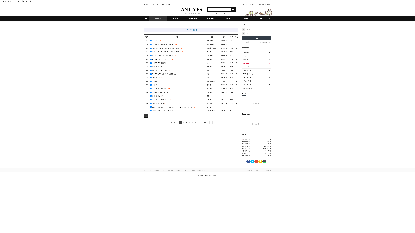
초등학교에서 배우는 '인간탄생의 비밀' (164, 55)
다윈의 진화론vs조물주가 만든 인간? (163, 111)
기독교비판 (193, 18)
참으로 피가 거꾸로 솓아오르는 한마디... (164, 44)
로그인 (245, 4)
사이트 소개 (147, 170)
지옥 (220, 13)
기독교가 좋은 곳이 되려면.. (161, 88)
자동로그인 (246, 42)
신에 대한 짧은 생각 (158, 96)
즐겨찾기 (146, 4)
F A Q (244, 56)
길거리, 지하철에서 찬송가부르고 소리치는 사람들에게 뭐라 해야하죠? (173, 107)
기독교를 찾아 (247, 77)
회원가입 (252, 4)
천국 (228, 13)
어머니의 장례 (157, 77)
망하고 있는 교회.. (158, 66)
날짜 (223, 37)
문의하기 (258, 170)
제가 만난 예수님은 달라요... (161, 70)
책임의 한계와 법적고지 (198, 170)
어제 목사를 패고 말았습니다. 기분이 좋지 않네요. (167, 52)
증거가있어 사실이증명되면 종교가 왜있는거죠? (167, 48)
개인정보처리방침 (168, 170)
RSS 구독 (155, 4)
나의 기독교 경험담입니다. (160, 63)
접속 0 (269, 4)
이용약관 (157, 170)
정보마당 (245, 18)
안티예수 (158, 18)
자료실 (227, 18)
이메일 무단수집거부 (182, 170)
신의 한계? (156, 81)
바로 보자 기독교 (247, 88)
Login (257, 38)
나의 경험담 (246, 63)
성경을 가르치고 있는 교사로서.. (162, 59)
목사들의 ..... (156, 41)
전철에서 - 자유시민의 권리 (160, 92)
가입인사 (245, 59)
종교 (224, 13)
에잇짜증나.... (156, 85)
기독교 (215, 13)
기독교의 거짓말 (247, 84)
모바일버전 (267, 170)
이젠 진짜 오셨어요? (158, 103)
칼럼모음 (210, 18)
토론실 (175, 18)
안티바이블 (246, 52)
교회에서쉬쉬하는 (248, 74)
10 (205, 122)
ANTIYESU (193, 9)
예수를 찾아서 (247, 70)
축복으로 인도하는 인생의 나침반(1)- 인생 (165, 74)
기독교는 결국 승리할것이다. (161, 99)
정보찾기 (261, 4)
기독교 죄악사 (247, 81)
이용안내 (250, 170)
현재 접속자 (246, 139)
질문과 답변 (246, 67)
